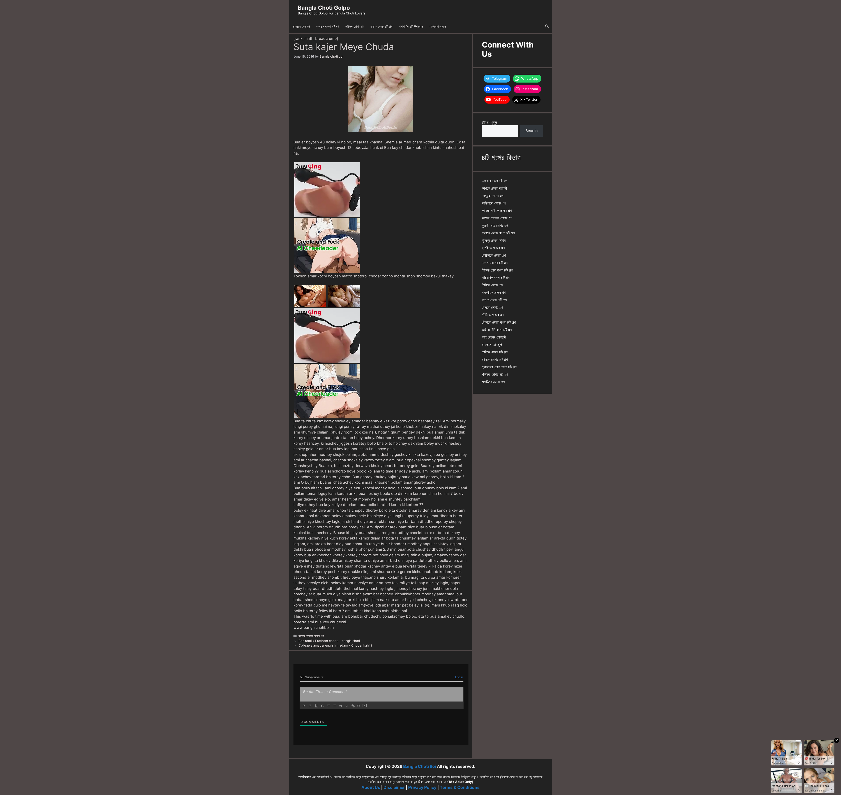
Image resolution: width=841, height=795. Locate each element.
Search (531, 131)
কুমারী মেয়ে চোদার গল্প (495, 225)
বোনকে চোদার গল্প (492, 307)
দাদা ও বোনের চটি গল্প (494, 263)
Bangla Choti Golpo (324, 7)
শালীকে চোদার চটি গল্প (495, 374)
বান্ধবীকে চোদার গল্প (493, 292)
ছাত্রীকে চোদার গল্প (493, 248)
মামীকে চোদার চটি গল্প (494, 352)
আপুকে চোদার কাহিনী (494, 188)
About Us (370, 787)
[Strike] (322, 706)
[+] (364, 705)
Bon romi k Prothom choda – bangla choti (329, 641)
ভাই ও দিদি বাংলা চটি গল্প (497, 330)
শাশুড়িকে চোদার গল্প (493, 382)
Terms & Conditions (460, 787)
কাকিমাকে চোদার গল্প (494, 203)
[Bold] (304, 706)
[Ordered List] (328, 706)
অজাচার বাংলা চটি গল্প (327, 26)
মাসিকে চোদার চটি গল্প (495, 359)
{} (358, 705)
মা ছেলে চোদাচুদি (301, 26)
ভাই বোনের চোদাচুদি (494, 337)
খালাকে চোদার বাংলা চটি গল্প (498, 233)
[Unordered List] (335, 706)
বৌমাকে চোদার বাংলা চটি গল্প (499, 322)
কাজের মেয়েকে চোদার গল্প (311, 636)
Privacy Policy (422, 787)
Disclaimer (394, 787)
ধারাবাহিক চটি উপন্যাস (411, 26)
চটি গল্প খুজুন (489, 122)
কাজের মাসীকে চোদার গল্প (497, 210)
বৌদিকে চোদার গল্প (354, 26)
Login (458, 677)
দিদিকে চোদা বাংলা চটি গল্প (497, 270)
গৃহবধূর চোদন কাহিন (494, 240)
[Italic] (310, 706)
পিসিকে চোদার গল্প (492, 285)
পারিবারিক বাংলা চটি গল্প (495, 277)
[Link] (353, 706)
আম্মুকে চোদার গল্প (492, 196)
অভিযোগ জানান (437, 26)
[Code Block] (347, 706)
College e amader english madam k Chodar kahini (335, 645)
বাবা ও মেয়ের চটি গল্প (381, 26)
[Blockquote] (341, 706)
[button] (547, 26)
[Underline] (316, 706)
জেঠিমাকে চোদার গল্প (494, 255)
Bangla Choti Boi (419, 766)
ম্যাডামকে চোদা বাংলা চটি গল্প (499, 367)
